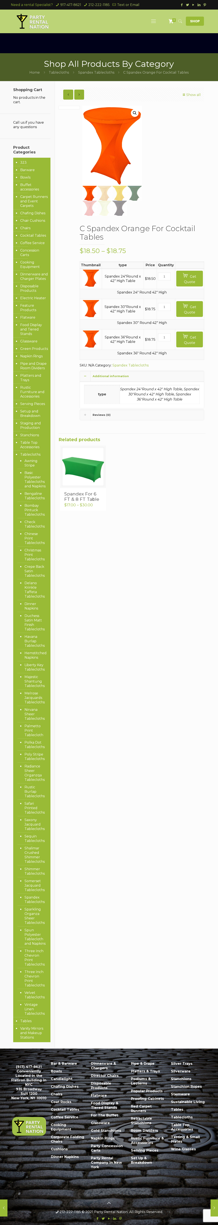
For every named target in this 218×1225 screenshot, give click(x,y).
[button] (135, 113)
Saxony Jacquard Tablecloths (34, 824)
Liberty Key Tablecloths (34, 667)
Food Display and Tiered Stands (31, 329)
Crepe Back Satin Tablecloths (34, 571)
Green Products (34, 349)
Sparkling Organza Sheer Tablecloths (34, 916)
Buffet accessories (29, 187)
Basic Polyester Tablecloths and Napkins (35, 479)
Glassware (28, 341)
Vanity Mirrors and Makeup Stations (31, 1032)
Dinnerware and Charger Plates (34, 276)
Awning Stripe (30, 463)
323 (23, 162)
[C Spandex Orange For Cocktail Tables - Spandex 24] (90, 285)
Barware (27, 170)
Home (34, 72)
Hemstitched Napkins (35, 655)
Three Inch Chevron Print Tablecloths (34, 957)
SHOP (195, 21)
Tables (26, 1021)
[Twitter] (187, 5)
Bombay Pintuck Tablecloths (34, 510)
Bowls (25, 177)
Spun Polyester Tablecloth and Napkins (35, 937)
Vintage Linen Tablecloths (34, 1009)
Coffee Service (32, 243)
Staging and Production (30, 425)
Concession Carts (29, 252)
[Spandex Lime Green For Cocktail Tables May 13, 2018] (214, 1207)
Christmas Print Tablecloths (34, 554)
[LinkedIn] (199, 5)
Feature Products (28, 307)
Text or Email (128, 5)
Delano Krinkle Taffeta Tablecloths (34, 589)
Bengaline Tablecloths (34, 496)
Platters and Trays (30, 378)
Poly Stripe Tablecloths (34, 756)
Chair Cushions (32, 221)
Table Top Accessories (29, 445)
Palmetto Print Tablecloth (33, 730)
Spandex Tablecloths (96, 72)
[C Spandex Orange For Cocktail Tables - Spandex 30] (90, 316)
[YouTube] (193, 5)
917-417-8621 (70, 5)
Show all (193, 95)
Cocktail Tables (33, 235)
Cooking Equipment (30, 264)
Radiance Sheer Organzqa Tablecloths (34, 773)
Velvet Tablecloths (34, 995)
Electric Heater (33, 298)
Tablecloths (59, 72)
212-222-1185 (99, 5)
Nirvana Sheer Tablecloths (34, 714)
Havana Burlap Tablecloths (34, 641)
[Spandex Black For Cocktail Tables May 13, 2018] (3, 1207)
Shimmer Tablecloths (34, 871)
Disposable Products (29, 288)
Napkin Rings (31, 356)
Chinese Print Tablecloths (34, 538)
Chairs (25, 228)
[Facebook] (182, 5)
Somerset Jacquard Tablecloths (34, 885)
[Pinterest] (205, 5)
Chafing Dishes (32, 213)
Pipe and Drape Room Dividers (33, 366)
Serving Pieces (32, 404)
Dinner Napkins (31, 606)
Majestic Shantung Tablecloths (34, 681)
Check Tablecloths (34, 524)
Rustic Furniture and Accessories (32, 391)
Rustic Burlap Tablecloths (34, 791)
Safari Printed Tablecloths (34, 807)
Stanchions (29, 435)
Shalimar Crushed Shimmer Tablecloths (34, 855)
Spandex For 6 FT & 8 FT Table (81, 496)
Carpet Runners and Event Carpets (34, 201)
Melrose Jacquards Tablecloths (34, 697)
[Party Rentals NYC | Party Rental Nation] (32, 21)
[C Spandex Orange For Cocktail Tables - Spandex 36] (90, 346)
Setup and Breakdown (30, 413)
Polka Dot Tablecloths (34, 744)
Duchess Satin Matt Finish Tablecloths (34, 622)
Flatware (27, 317)
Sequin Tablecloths (34, 838)
